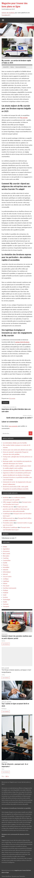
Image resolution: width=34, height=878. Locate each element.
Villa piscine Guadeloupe (10, 527)
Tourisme (5, 604)
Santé (4, 595)
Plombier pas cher (8, 506)
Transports (5, 402)
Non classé (6, 585)
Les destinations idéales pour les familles (15, 443)
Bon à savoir (6, 553)
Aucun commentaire (20, 67)
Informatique (7, 572)
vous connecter (13, 426)
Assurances (6, 551)
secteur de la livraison (22, 342)
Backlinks (5, 497)
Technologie (6, 599)
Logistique (6, 581)
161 (6, 776)
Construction (6, 560)
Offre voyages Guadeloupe (11, 502)
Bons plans (6, 556)
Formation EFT (6, 15)
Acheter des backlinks (8, 12)
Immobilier (6, 567)
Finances (5, 565)
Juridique (5, 579)
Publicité (5, 592)
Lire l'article (6, 644)
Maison (5, 583)
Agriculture (6, 549)
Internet (5, 574)
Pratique (5, 590)
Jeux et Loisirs (7, 576)
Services (5, 597)
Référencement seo (9, 518)
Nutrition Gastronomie (9, 588)
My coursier (24, 117)
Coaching (5, 558)
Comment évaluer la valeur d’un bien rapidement (17, 470)
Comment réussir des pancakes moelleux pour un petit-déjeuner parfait (17, 637)
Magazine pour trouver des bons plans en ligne (14, 5)
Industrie (5, 569)
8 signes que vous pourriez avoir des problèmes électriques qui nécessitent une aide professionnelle (16, 509)
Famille (5, 562)
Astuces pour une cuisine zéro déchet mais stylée (17, 449)
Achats (5, 546)
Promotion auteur (8, 523)
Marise (12, 67)
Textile (5, 602)
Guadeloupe (6, 513)
